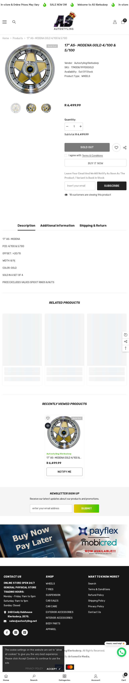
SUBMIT (86, 508)
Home (6, 38)
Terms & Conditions (92, 155)
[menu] (5, 22)
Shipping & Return (93, 225)
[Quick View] (48, 426)
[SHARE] (123, 148)
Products (18, 38)
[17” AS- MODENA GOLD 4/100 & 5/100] (64, 432)
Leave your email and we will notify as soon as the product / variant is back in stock (94, 175)
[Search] (14, 22)
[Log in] (115, 22)
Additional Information (57, 225)
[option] (31, 69)
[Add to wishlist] (116, 147)
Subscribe (111, 185)
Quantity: (70, 119)
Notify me (64, 471)
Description (26, 225)
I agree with (75, 155)
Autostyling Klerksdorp (86, 63)
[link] (22, 373)
